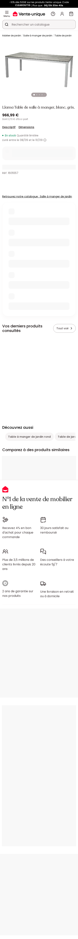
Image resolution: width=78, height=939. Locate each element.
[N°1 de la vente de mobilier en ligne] (29, 14)
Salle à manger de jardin (37, 35)
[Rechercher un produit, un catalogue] (6, 24)
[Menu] (7, 12)
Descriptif (9, 127)
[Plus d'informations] (44, 140)
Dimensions (26, 127)
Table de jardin (63, 35)
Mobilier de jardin (11, 35)
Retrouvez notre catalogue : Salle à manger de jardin (37, 196)
